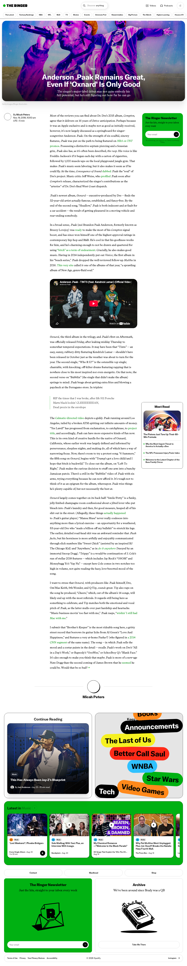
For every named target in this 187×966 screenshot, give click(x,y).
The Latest (9, 15)
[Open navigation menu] (180, 5)
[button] (94, 5)
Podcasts (168, 5)
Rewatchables (117, 15)
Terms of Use (12, 958)
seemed (126, 662)
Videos (153, 5)
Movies (76, 15)
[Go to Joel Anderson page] (12, 787)
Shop (154, 872)
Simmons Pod (100, 15)
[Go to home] (15, 5)
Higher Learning (163, 15)
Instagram (172, 958)
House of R (179, 15)
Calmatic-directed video (69, 418)
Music (93, 68)
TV (67, 15)
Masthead (93, 872)
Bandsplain (56, 853)
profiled (106, 176)
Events (87, 15)
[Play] (69, 824)
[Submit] (176, 134)
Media (143, 840)
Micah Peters (23, 114)
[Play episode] (42, 853)
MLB (58, 15)
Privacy (23, 958)
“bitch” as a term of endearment (76, 250)
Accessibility (52, 958)
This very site (65, 265)
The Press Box (141, 853)
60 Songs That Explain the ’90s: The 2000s (111, 852)
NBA (41, 15)
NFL (49, 15)
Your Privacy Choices (36, 958)
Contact (33, 872)
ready (78, 230)
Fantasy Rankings (26, 15)
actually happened (115, 513)
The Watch (147, 15)
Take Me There (139, 944)
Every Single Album (17, 852)
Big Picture (132, 15)
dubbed (106, 171)
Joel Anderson (24, 787)
